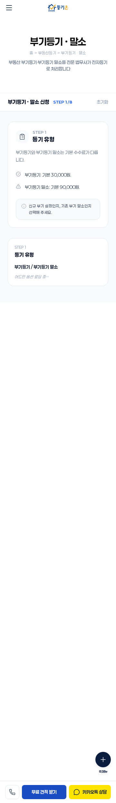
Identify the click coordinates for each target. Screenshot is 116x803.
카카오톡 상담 (94, 792)
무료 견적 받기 (44, 792)
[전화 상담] (12, 792)
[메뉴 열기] (9, 7)
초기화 (102, 102)
